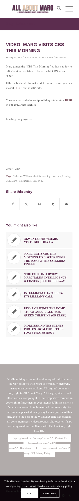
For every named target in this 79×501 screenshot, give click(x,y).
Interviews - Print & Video (40, 57)
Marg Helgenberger (21, 180)
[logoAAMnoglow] (33, 9)
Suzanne (62, 57)
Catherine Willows (22, 176)
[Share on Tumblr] (52, 204)
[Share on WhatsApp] (39, 204)
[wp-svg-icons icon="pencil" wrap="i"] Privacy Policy (47, 450)
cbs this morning (41, 176)
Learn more (49, 493)
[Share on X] (26, 204)
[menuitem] (56, 9)
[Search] (56, 9)
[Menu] (67, 9)
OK (29, 493)
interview (56, 176)
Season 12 (38, 180)
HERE (18, 88)
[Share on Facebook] (13, 204)
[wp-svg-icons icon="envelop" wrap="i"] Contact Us (39, 438)
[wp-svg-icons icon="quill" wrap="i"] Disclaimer (32, 445)
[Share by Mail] (66, 204)
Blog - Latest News (20, 24)
